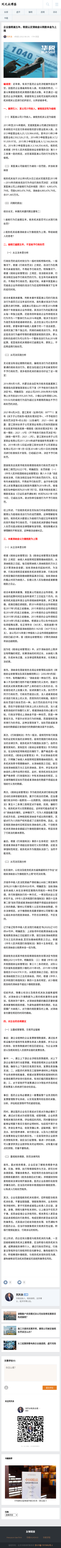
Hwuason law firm (14, 1537)
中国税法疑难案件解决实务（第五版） (30, 1500)
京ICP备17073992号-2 (44, 1545)
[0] (6, 1282)
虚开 (18, 12)
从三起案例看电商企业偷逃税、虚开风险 (37, 1343)
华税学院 (46, 1537)
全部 (6, 12)
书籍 (6, 18)
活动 (55, 12)
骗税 (30, 12)
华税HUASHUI (32, 1537)
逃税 (43, 12)
